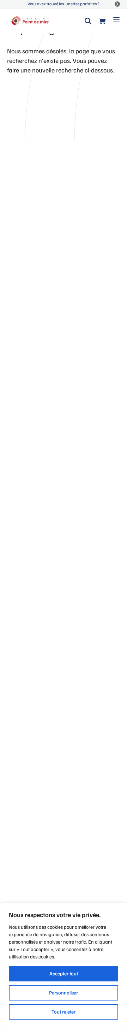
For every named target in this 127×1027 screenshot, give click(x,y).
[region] (63, 965)
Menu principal (116, 19)
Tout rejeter (63, 1012)
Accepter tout (63, 973)
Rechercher (88, 21)
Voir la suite (117, 4)
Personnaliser (63, 993)
